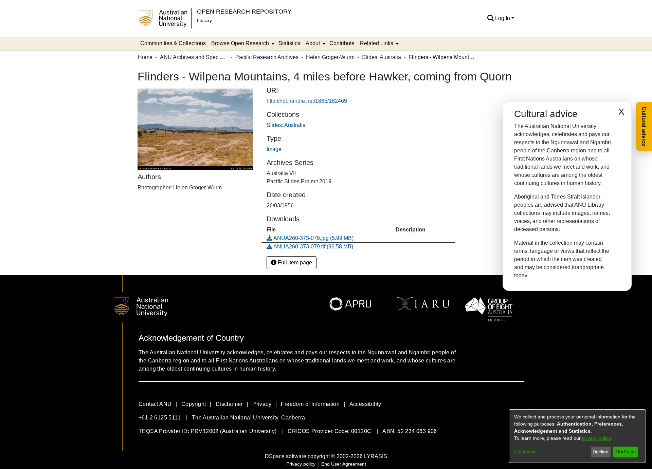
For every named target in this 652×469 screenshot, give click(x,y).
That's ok (625, 451)
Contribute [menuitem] (342, 43)
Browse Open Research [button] (240, 43)
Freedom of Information (310, 404)
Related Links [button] (376, 43)
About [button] (313, 43)
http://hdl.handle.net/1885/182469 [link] (307, 101)
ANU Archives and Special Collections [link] (194, 57)
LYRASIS (375, 456)
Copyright (193, 404)
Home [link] (145, 57)
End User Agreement (343, 464)
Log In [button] (503, 18)
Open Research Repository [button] (244, 11)
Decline (601, 451)
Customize (525, 451)
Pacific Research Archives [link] (266, 57)
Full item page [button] (294, 262)
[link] (286, 125)
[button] (490, 18)
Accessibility (365, 404)
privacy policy (596, 438)
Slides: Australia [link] (381, 57)
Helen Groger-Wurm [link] (330, 57)
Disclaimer (229, 404)
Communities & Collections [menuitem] (173, 43)
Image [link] (274, 149)
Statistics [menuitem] (289, 43)
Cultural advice (644, 126)
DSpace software (285, 456)
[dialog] (577, 436)
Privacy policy (300, 464)
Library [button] (204, 20)
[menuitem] (242, 43)
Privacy (261, 404)
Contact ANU (155, 404)
